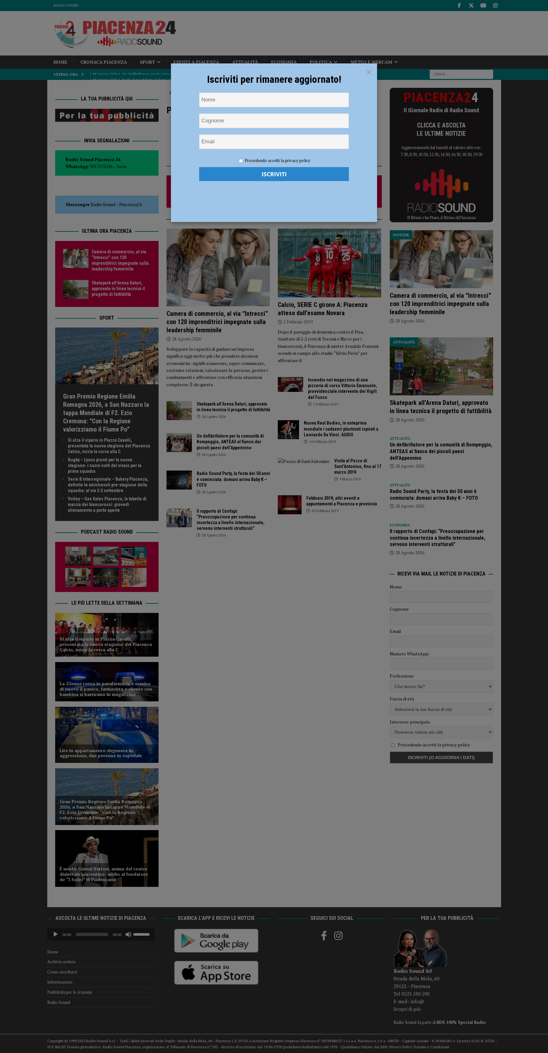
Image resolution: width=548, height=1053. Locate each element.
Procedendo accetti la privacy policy (277, 160)
